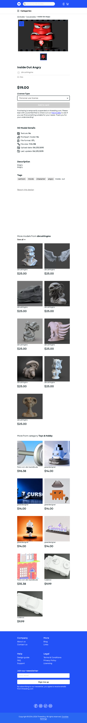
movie (31, 179)
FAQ (19, 660)
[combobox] (43, 98)
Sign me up (43, 682)
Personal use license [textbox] (28, 98)
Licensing (48, 663)
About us (21, 641)
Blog (46, 641)
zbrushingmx (27, 72)
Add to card (43, 105)
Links (46, 644)
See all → (21, 239)
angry (50, 179)
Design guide (23, 657)
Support (21, 663)
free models (56, 113)
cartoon (21, 179)
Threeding (19, 4)
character (40, 179)
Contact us (22, 644)
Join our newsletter (27, 670)
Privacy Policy (50, 660)
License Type (23, 93)
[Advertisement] (43, 212)
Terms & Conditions (52, 657)
